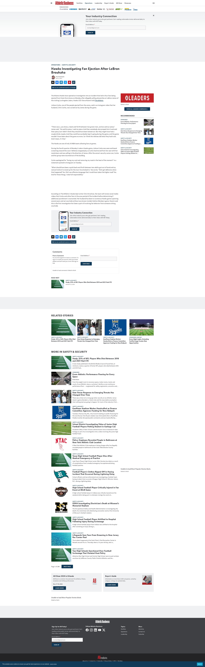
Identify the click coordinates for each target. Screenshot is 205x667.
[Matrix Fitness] (106, 9)
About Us (85, 661)
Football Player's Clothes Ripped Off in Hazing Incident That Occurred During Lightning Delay (93, 473)
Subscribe (100, 661)
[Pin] (69, 82)
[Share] (57, 82)
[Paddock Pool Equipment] (113, 9)
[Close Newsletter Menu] (154, 15)
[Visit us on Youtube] (99, 630)
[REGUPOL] (131, 9)
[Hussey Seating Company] (97, 9)
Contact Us (92, 661)
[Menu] (51, 3)
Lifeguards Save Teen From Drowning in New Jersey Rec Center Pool (95, 536)
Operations (55, 65)
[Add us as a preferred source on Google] (73, 82)
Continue (86, 264)
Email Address (90, 24)
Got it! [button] (200, 664)
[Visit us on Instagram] (91, 630)
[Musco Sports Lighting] (81, 9)
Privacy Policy (108, 661)
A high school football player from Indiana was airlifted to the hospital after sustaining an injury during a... (94, 525)
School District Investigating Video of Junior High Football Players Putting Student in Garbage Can (130, 151)
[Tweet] (65, 82)
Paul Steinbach (60, 76)
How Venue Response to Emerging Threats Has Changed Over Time (131, 131)
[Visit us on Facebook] (87, 630)
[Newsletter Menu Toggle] (154, 3)
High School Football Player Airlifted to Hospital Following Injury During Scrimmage (94, 520)
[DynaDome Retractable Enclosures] (121, 9)
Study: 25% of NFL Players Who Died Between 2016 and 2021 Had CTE (89, 282)
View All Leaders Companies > (137, 109)
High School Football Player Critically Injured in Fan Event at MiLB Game (95, 489)
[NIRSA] (88, 9)
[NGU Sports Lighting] (73, 9)
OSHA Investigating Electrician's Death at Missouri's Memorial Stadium (95, 504)
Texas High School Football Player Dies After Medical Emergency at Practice (92, 457)
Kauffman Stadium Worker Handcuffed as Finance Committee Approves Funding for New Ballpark (131, 142)
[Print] (52, 82)
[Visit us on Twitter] (103, 630)
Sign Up (90, 32)
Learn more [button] (53, 664)
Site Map (120, 661)
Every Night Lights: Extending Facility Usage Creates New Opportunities (139, 341)
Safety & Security (69, 65)
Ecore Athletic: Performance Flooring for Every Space (129, 122)
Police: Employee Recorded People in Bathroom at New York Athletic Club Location (94, 441)
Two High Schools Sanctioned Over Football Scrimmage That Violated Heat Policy (91, 552)
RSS (115, 661)
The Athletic (99, 100)
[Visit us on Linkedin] (95, 630)
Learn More (59, 588)
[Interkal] (64, 9)
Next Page (67, 566)
